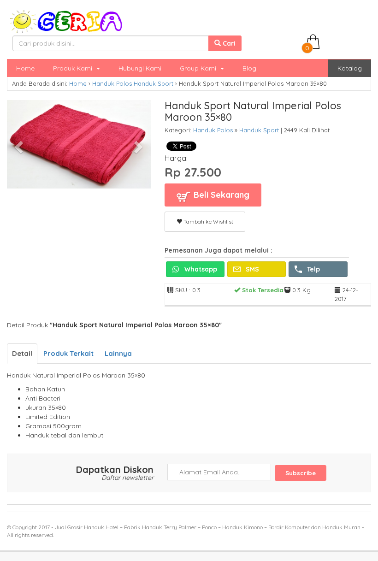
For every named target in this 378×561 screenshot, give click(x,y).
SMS (251, 269)
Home (25, 68)
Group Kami (199, 68)
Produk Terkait (68, 353)
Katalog (349, 68)
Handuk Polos (112, 83)
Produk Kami (73, 68)
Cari (228, 43)
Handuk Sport (153, 83)
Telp (312, 269)
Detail (22, 353)
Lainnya (118, 353)
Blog (249, 68)
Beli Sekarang (220, 194)
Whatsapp (200, 269)
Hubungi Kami (139, 68)
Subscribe (300, 473)
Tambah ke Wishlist (207, 221)
